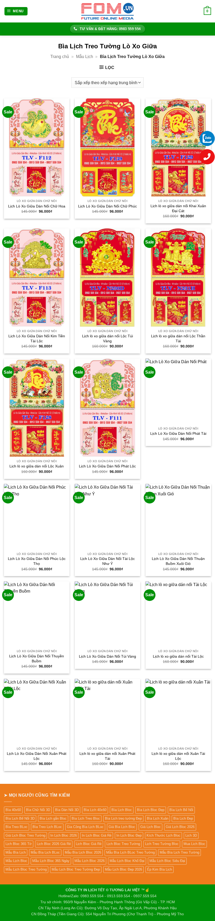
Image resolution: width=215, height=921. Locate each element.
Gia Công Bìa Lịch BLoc (85, 827)
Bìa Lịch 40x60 (95, 810)
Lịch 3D (191, 835)
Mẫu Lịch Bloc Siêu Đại (167, 861)
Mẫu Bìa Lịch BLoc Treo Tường (130, 852)
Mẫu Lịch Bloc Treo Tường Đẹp (76, 869)
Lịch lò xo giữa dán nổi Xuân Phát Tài (107, 756)
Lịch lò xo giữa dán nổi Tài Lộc (178, 656)
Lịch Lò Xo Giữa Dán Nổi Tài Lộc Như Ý (107, 561)
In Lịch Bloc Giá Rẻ (96, 835)
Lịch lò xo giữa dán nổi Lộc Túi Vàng (107, 338)
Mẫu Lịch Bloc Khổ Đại (127, 861)
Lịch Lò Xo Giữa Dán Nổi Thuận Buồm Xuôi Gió (178, 561)
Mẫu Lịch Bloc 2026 (89, 861)
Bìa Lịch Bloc (121, 810)
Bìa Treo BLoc (17, 827)
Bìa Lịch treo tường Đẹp (123, 818)
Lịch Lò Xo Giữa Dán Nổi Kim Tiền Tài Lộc (36, 338)
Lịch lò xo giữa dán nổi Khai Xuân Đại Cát (178, 208)
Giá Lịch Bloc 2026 (180, 827)
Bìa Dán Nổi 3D (67, 810)
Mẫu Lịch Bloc (16, 861)
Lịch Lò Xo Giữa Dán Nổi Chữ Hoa (36, 206)
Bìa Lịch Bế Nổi (181, 810)
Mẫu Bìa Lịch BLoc (45, 852)
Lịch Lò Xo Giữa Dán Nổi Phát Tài (178, 433)
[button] (16, 11)
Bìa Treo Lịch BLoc (47, 827)
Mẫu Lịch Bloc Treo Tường (26, 869)
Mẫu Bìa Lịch (16, 852)
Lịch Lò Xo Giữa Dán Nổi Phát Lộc (107, 466)
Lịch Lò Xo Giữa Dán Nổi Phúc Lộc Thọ (37, 561)
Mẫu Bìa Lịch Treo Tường (179, 852)
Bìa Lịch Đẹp (183, 818)
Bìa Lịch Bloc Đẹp (150, 810)
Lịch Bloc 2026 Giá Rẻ (54, 844)
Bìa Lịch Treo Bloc (86, 818)
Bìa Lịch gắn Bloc (53, 818)
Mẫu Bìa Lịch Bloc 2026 (83, 852)
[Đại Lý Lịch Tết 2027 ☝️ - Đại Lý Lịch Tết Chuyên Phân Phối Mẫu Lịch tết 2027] (107, 11)
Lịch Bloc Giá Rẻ (88, 844)
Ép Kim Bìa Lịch (159, 869)
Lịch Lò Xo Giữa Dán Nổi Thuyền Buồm (36, 658)
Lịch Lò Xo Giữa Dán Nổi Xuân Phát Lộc (36, 756)
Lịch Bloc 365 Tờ (19, 844)
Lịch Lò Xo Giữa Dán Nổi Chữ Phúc (107, 206)
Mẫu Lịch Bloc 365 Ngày (50, 861)
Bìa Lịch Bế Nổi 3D (20, 818)
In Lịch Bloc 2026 (63, 835)
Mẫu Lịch (84, 56)
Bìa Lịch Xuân (157, 818)
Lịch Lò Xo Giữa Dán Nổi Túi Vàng (107, 656)
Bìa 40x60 (13, 810)
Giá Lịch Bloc (150, 827)
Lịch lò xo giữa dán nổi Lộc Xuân (36, 466)
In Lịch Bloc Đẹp (129, 835)
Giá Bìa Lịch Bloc (122, 827)
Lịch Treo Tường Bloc (162, 844)
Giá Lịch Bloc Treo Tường (25, 835)
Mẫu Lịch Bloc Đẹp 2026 (123, 869)
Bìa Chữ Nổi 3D (38, 810)
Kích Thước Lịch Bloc (163, 835)
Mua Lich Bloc (194, 844)
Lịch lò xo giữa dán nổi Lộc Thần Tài (178, 338)
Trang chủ (59, 56)
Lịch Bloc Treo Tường (123, 844)
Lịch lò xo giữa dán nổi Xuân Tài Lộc (178, 756)
